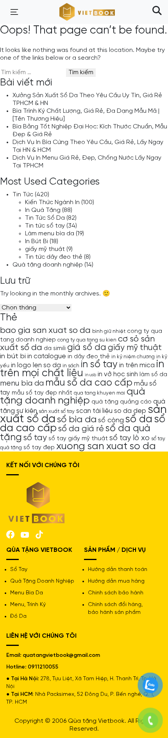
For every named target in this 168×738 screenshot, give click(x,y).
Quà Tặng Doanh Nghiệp (42, 581)
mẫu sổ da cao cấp (88, 383)
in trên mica (137, 365)
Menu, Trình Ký (28, 605)
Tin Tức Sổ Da (45, 218)
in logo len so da (36, 365)
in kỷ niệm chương (133, 356)
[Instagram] (39, 534)
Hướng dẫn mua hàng (116, 581)
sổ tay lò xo (129, 438)
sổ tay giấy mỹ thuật (78, 439)
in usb (90, 375)
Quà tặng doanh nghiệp (48, 264)
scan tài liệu (94, 410)
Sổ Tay (18, 570)
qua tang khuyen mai (99, 393)
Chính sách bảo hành (115, 593)
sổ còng (111, 420)
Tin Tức (23, 194)
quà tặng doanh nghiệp (72, 396)
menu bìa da (22, 383)
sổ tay (35, 438)
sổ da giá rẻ (81, 429)
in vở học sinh (118, 374)
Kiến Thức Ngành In (52, 202)
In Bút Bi (36, 241)
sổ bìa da (77, 420)
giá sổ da (86, 347)
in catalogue (46, 356)
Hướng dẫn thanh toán (117, 570)
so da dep (130, 410)
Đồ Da (18, 616)
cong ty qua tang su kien (86, 340)
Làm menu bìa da (49, 233)
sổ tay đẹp (39, 448)
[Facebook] (10, 534)
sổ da (138, 419)
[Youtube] (25, 534)
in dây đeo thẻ (89, 357)
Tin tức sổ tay (45, 225)
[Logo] (36, 502)
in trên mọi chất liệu (82, 369)
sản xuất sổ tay (57, 411)
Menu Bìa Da (26, 593)
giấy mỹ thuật (45, 249)
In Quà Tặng (43, 210)
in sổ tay (99, 364)
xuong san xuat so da (106, 446)
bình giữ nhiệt (108, 331)
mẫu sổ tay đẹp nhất (42, 393)
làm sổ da (153, 375)
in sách (71, 365)
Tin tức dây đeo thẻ (53, 257)
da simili (55, 348)
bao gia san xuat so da (45, 330)
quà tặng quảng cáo (121, 402)
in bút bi (13, 356)
